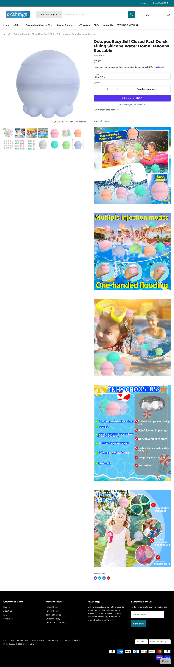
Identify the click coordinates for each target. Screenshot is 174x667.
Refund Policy (52, 607)
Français (142, 3)
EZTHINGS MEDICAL (128, 25)
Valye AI (110, 620)
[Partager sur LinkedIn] (104, 578)
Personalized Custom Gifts (39, 25)
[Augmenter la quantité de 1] (117, 89)
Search (6, 607)
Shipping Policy (53, 618)
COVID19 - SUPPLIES (56, 622)
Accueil (7, 34)
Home (6, 25)
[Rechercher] (131, 14)
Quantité (97, 83)
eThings (17, 25)
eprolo (100, 55)
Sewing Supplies (65, 25)
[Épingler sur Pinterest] (108, 578)
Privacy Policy (52, 611)
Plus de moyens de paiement (132, 105)
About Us (108, 25)
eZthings (83, 25)
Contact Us (8, 618)
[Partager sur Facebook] (95, 578)
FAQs (96, 25)
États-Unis (160, 3)
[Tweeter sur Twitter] (99, 578)
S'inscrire (138, 623)
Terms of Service (53, 614)
